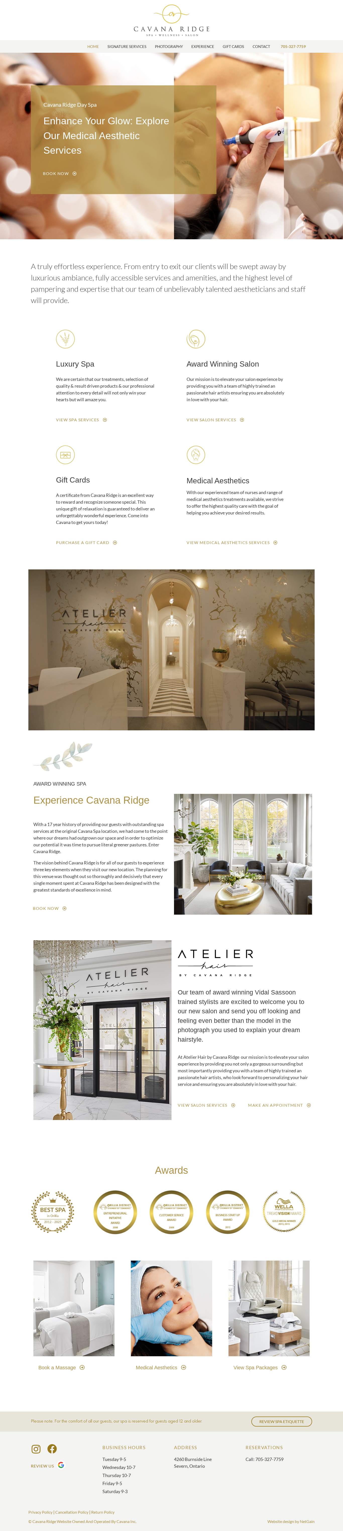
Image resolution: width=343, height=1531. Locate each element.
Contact (261, 46)
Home (93, 46)
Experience (202, 46)
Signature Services (126, 46)
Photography (169, 46)
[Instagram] (36, 1449)
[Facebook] (52, 1449)
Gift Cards (233, 46)
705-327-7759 (293, 46)
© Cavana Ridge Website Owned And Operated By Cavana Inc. (82, 1521)
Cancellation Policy (71, 1512)
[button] (180, 855)
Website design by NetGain (291, 1521)
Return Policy (103, 1512)
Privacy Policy (40, 1512)
